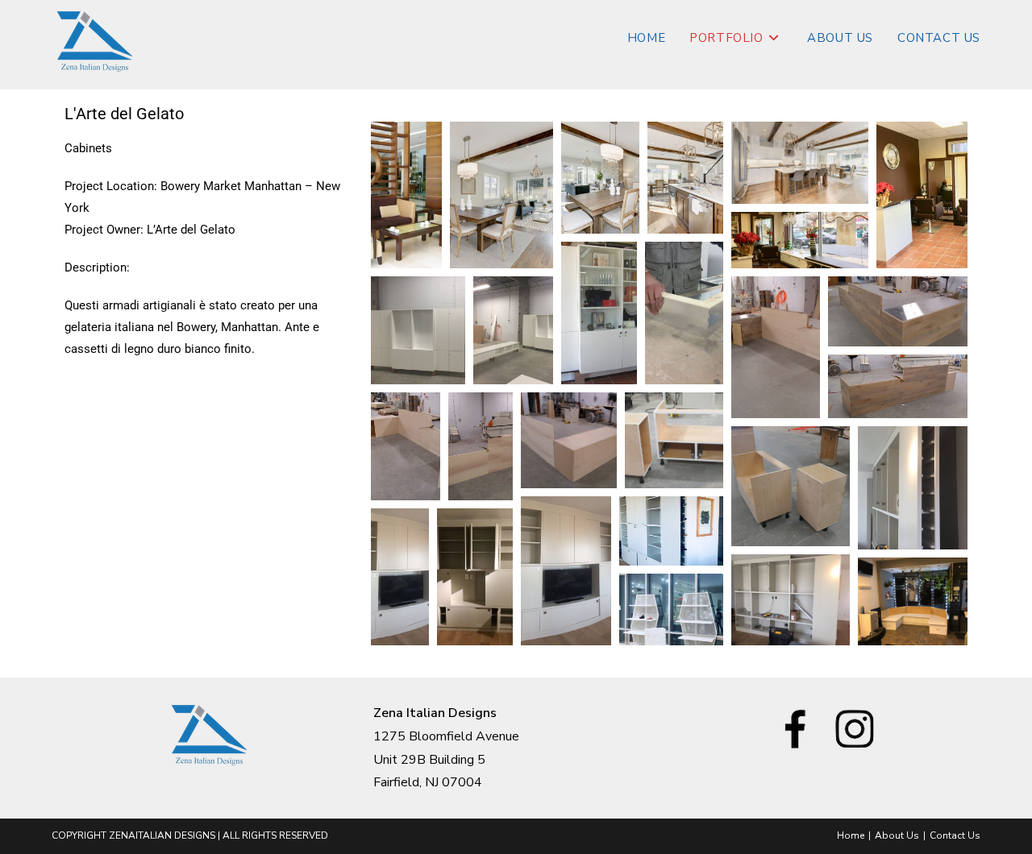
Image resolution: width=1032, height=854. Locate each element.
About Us (897, 835)
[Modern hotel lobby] (406, 195)
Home (850, 835)
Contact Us (955, 835)
